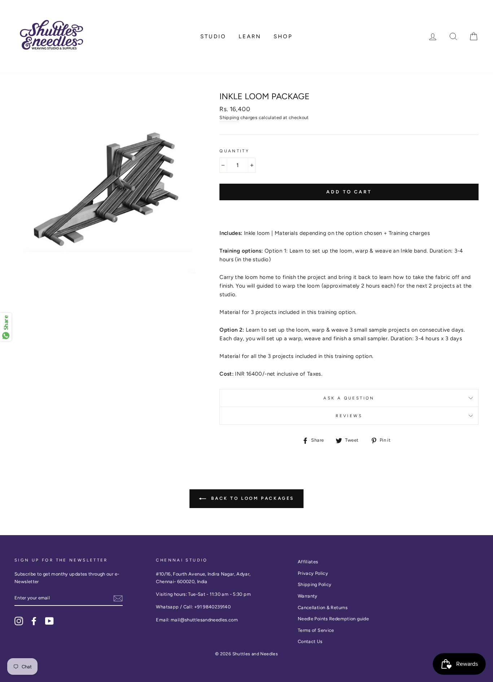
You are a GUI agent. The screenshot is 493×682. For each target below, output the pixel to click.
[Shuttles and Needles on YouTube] (49, 621)
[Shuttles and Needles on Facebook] (34, 621)
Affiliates (308, 561)
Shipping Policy (315, 584)
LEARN (250, 36)
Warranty (308, 596)
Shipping (229, 117)
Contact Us (310, 641)
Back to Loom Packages (251, 498)
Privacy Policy (313, 573)
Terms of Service (316, 630)
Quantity (234, 150)
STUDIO (213, 36)
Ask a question (348, 398)
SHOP (283, 36)
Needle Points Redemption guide (333, 618)
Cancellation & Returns (323, 607)
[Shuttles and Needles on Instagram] (18, 621)
